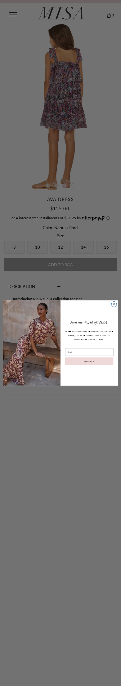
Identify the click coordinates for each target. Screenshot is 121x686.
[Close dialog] (114, 304)
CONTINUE (89, 361)
